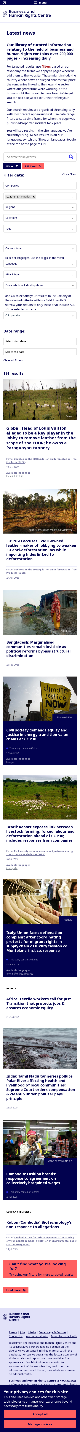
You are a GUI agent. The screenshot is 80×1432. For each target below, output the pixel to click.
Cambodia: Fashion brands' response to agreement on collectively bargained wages (33, 1178)
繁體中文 (28, 973)
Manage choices (40, 1424)
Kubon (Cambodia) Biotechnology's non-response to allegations (39, 1224)
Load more (13, 1290)
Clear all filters (13, 360)
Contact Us (16, 1336)
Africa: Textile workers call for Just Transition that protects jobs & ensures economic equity (38, 1003)
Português (11, 868)
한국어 (19, 476)
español (10, 476)
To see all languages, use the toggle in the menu (34, 258)
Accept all (40, 1414)
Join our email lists (36, 1336)
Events (13, 1332)
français (10, 762)
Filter (9, 166)
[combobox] (40, 248)
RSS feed (30, 166)
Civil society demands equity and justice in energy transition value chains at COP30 (37, 735)
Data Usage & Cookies (52, 1332)
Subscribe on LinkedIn (64, 1336)
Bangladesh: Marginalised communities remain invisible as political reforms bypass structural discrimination (38, 649)
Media (32, 1332)
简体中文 (18, 973)
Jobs (22, 1332)
